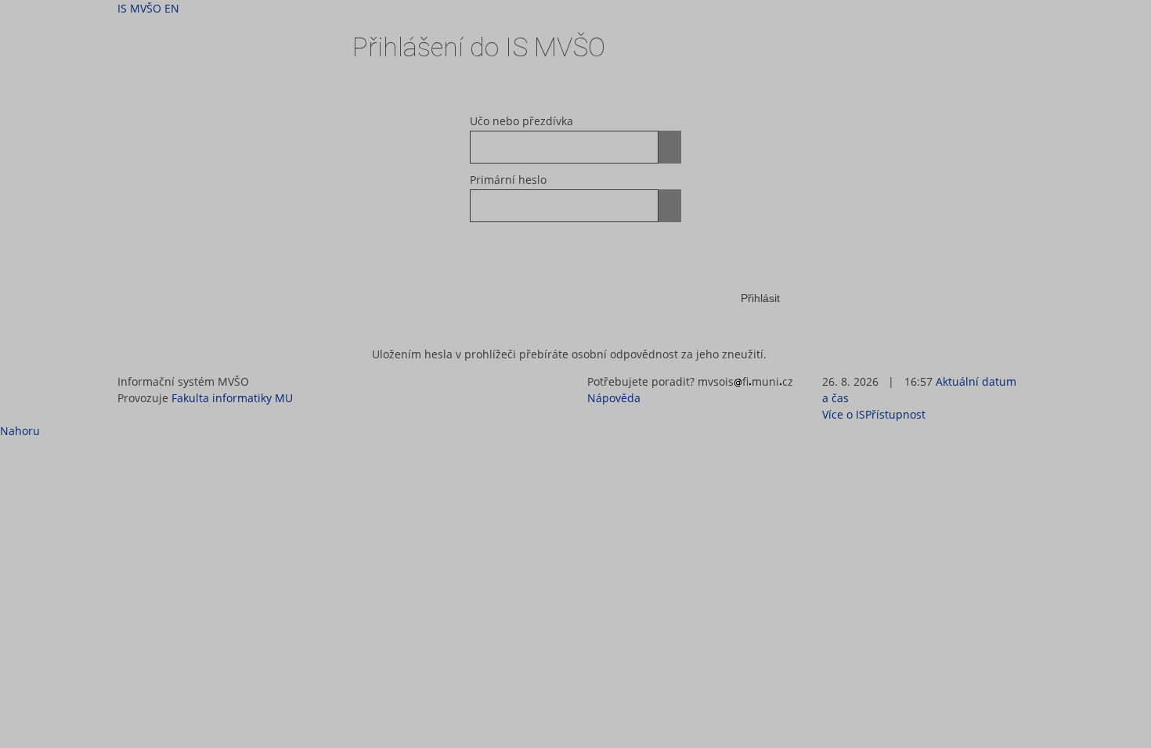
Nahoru (20, 430)
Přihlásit (760, 298)
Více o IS (843, 414)
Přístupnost (895, 414)
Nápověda (613, 397)
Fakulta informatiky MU (232, 397)
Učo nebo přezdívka (521, 120)
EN (171, 8)
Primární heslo (508, 179)
